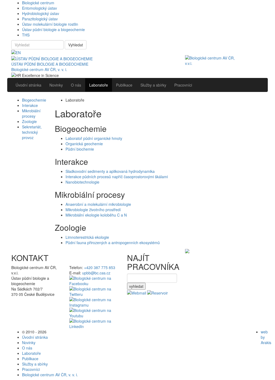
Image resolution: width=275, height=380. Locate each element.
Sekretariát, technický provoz (32, 132)
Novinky (28, 342)
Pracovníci (31, 369)
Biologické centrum (38, 2)
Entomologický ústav (39, 8)
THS (26, 35)
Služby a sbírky (35, 364)
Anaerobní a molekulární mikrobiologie (98, 204)
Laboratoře (31, 353)
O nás (27, 348)
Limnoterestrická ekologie (87, 237)
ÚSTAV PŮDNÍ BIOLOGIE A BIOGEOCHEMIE (49, 64)
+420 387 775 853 (99, 267)
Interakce (30, 105)
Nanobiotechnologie (82, 182)
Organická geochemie (84, 143)
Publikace (30, 358)
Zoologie (29, 121)
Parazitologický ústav (40, 18)
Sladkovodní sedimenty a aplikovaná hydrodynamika (110, 171)
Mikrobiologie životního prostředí (93, 209)
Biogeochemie (34, 100)
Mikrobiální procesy (31, 113)
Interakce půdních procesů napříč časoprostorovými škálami (117, 176)
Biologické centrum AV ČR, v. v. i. (39, 69)
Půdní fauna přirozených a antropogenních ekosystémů (113, 242)
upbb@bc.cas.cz (96, 272)
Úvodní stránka (35, 337)
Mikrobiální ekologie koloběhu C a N (96, 215)
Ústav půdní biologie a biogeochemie (53, 29)
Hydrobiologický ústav (40, 13)
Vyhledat (75, 44)
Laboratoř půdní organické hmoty (94, 138)
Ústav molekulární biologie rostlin (50, 24)
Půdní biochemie (80, 149)
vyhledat (136, 286)
